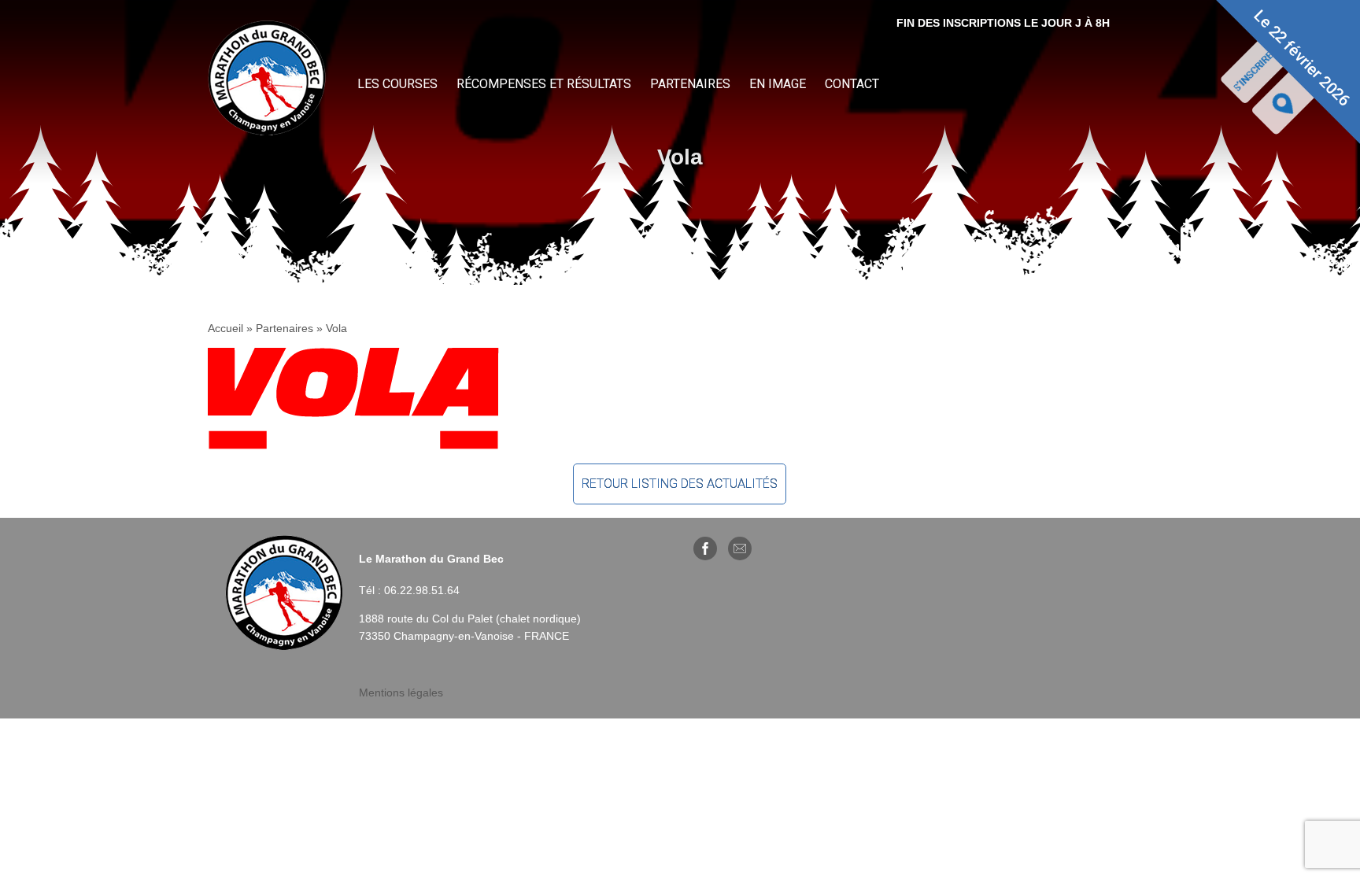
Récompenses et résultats (543, 83)
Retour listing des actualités (680, 483)
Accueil (225, 328)
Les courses (397, 83)
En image (777, 83)
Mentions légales (401, 692)
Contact (852, 83)
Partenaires (690, 83)
